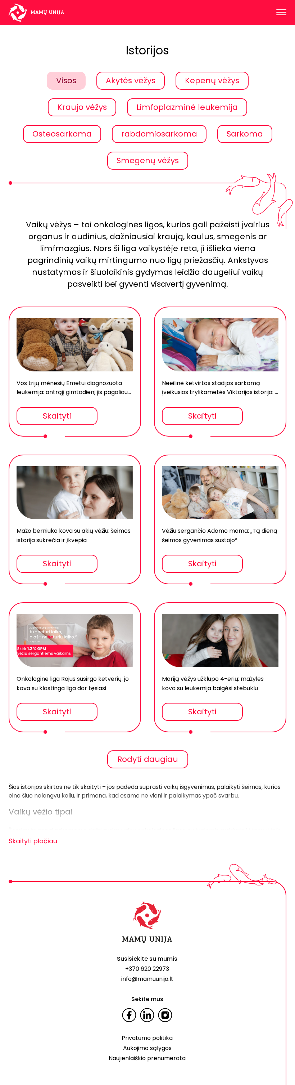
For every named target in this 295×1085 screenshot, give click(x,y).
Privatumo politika (147, 1038)
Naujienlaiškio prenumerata (147, 1058)
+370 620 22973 (147, 969)
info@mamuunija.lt (147, 979)
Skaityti (57, 415)
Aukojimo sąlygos (147, 1048)
